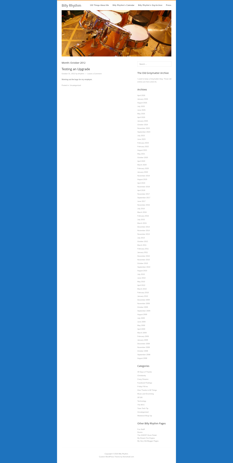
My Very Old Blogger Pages (147, 441)
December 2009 (143, 300)
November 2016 (143, 205)
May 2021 (141, 154)
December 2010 (143, 256)
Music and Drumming (145, 394)
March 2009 (142, 333)
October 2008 (142, 351)
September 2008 (143, 355)
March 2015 (142, 223)
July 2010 (141, 274)
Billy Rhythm (71, 5)
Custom (102, 457)
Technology (141, 401)
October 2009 (142, 307)
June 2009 (141, 322)
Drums (139, 432)
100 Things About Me (99, 5)
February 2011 (143, 249)
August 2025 (142, 103)
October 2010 (142, 263)
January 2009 (142, 340)
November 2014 (143, 230)
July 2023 (141, 136)
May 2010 (141, 282)
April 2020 (141, 161)
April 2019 (141, 183)
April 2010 (141, 285)
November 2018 (143, 187)
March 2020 (142, 165)
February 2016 (143, 216)
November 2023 (143, 128)
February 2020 (143, 168)
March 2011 (141, 245)
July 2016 (141, 209)
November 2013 (143, 234)
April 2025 (141, 117)
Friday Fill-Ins (142, 386)
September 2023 (143, 132)
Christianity (141, 375)
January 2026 (142, 99)
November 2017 (143, 194)
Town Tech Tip (142, 408)
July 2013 (141, 238)
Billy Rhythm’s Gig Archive (150, 5)
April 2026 (141, 95)
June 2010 (141, 278)
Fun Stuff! (141, 429)
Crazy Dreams (142, 379)
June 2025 (141, 110)
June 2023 (141, 139)
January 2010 (142, 296)
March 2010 (142, 289)
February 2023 (143, 143)
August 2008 (142, 358)
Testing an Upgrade (76, 69)
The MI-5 (140, 405)
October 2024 (142, 125)
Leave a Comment (94, 74)
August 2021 (142, 150)
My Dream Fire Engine (146, 438)
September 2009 (143, 311)
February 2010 (143, 292)
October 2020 (142, 157)
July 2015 (141, 219)
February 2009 (143, 336)
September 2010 (143, 267)
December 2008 (143, 344)
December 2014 (143, 227)
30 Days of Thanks (144, 372)
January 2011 (142, 252)
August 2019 (142, 179)
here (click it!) (151, 82)
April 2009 (141, 329)
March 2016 (142, 212)
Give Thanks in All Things (147, 390)
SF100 (139, 397)
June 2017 (141, 201)
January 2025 (142, 121)
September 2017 (143, 198)
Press (168, 5)
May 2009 (141, 325)
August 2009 (142, 314)
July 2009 (141, 318)
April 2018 (141, 190)
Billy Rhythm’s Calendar (123, 5)
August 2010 (142, 271)
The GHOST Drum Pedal (147, 435)
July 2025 (141, 106)
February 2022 (143, 146)
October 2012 (142, 241)
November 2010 (143, 260)
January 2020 (142, 172)
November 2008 (143, 347)
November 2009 (143, 303)
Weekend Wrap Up (144, 416)
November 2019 (143, 176)
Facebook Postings (144, 383)
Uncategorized (75, 85)
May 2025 (141, 114)
